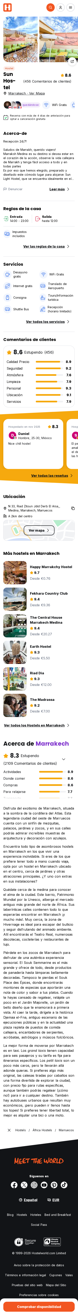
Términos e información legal (25, 1275)
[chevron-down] (64, 759)
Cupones (55, 1275)
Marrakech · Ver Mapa (26, 93)
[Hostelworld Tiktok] (64, 1185)
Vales (69, 1275)
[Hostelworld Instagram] (34, 1185)
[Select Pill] (50, 7)
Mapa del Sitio (56, 1285)
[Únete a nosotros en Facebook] (14, 1185)
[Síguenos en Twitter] (24, 1185)
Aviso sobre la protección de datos (39, 1265)
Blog (10, 1214)
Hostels (22, 1214)
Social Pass (39, 1224)
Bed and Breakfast (58, 1214)
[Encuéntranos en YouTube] (44, 1185)
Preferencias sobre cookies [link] (39, 1295)
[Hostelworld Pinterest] (54, 1185)
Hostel (9, 68)
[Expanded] (9, 1130)
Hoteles (35, 1214)
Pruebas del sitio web (27, 1285)
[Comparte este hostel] (72, 61)
